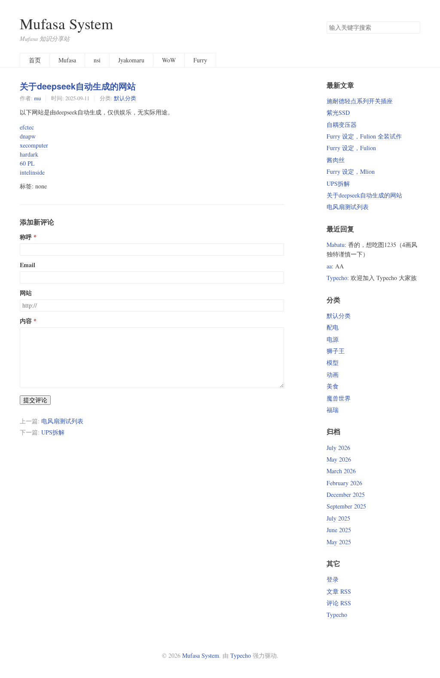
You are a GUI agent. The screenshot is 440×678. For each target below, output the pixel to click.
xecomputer (34, 145)
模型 (333, 362)
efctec (27, 127)
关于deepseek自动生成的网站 (78, 86)
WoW (169, 60)
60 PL (27, 163)
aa (329, 266)
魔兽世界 (339, 398)
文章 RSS (339, 591)
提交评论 (35, 400)
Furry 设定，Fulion (351, 148)
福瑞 (333, 410)
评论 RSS (339, 603)
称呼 (26, 237)
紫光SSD (338, 112)
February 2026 (344, 483)
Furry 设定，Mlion (351, 171)
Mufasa (67, 60)
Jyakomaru (131, 60)
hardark (29, 154)
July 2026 (338, 448)
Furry (200, 60)
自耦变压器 (342, 124)
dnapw (28, 136)
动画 (333, 374)
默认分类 (125, 98)
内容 (26, 320)
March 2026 (341, 471)
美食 (333, 386)
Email (27, 265)
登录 (333, 579)
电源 (333, 339)
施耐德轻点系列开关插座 (360, 101)
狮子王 (336, 351)
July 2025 (338, 518)
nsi (97, 60)
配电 (333, 327)
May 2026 (339, 459)
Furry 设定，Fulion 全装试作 (364, 136)
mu (37, 98)
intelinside (32, 172)
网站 (26, 293)
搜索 (413, 27)
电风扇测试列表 (62, 421)
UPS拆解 (52, 432)
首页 (35, 60)
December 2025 (346, 494)
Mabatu (336, 244)
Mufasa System (66, 23)
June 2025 (339, 530)
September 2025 (346, 506)
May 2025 (339, 542)
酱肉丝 (336, 160)
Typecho (337, 278)
